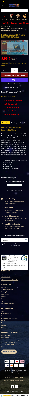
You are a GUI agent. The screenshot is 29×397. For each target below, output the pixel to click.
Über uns (3, 325)
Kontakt (3, 320)
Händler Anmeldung (20, 380)
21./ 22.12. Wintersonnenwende (9, 342)
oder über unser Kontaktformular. (9, 280)
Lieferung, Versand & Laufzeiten (9, 292)
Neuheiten (7, 377)
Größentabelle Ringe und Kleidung (9, 318)
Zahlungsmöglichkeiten (7, 289)
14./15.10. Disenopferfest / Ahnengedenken (12, 340)
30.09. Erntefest (5, 337)
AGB (2, 301)
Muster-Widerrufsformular (7, 303)
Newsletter (4, 323)
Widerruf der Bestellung (9, 351)
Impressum (4, 299)
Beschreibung (5, 123)
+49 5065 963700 (5, 277)
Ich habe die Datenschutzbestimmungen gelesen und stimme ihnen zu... (15, 244)
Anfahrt (3, 311)
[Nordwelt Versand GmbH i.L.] (14, 5)
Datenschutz (4, 296)
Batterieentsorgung (6, 313)
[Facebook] (12, 386)
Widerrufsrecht (5, 294)
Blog (2, 316)
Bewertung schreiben (14, 185)
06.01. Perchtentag (6, 347)
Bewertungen (14, 123)
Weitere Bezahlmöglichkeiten (14, 83)
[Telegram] (16, 386)
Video (2, 327)
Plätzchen (3, 287)
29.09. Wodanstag (5, 335)
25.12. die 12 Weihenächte (7, 344)
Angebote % (4, 26)
